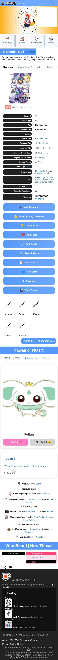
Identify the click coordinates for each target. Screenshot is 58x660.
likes (7, 473)
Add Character (18, 107)
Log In (20, 3)
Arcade (51, 42)
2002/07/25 (40, 171)
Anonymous (36, 553)
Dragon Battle (44, 494)
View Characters (41, 173)
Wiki (17, 640)
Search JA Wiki (48, 180)
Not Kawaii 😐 (42, 442)
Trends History (47, 182)
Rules (20, 644)
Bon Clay (17, 627)
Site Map (24, 640)
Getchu (38, 182)
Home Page (40, 178)
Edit (8, 107)
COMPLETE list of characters (38, 341)
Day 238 (9, 619)
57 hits (30, 51)
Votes (39, 67)
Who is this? (38, 557)
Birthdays (7, 42)
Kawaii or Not (31, 358)
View (33, 562)
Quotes (10, 458)
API (11, 640)
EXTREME (39, 158)
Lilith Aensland (19, 617)
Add (28, 167)
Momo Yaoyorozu (21, 606)
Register (6, 587)
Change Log (36, 640)
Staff (49, 67)
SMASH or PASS (12, 358)
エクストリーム (41, 153)
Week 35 (9, 609)
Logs (29, 107)
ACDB (11, 3)
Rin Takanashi (40, 465)
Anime (22, 42)
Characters (36, 42)
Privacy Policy (9, 644)
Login (52, 584)
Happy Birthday (29, 520)
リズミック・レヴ (42, 148)
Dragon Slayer (34, 500)
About (5, 640)
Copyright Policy (18, 657)
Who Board (16, 545)
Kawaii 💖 (16, 442)
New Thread (41, 545)
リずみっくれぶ (41, 143)
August (8, 598)
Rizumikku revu (41, 138)
